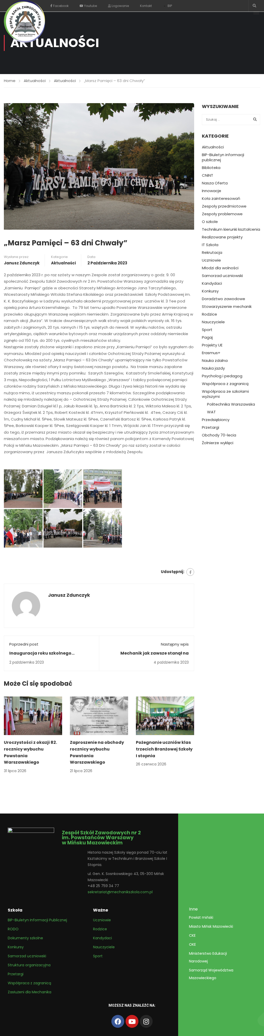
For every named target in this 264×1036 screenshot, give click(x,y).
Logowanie (120, 6)
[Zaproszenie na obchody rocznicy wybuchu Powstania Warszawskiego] (99, 715)
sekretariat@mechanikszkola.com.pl (120, 892)
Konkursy (210, 291)
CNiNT (207, 175)
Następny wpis (175, 644)
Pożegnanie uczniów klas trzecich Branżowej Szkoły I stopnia (164, 748)
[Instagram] (146, 1021)
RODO (13, 929)
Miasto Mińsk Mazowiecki (211, 926)
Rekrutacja (212, 252)
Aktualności (35, 80)
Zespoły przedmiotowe (224, 206)
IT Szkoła (210, 244)
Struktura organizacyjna (29, 965)
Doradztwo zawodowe (223, 298)
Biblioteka (211, 167)
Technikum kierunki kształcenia (231, 229)
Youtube (90, 6)
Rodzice (209, 314)
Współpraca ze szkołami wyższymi (225, 394)
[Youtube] (132, 1021)
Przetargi (210, 427)
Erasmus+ (211, 352)
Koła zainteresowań (221, 198)
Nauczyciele (213, 322)
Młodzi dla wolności (220, 268)
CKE (192, 935)
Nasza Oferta (215, 183)
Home (9, 80)
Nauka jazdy (213, 368)
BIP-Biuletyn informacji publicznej (223, 157)
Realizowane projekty (222, 237)
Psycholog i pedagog (222, 376)
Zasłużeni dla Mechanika (29, 992)
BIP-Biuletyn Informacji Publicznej (37, 920)
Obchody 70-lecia (219, 435)
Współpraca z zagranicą (225, 383)
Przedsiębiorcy (215, 419)
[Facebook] (190, 572)
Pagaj (207, 337)
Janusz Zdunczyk (21, 263)
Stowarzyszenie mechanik (227, 306)
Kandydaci (212, 283)
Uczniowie (211, 260)
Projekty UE (212, 345)
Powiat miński (201, 917)
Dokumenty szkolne (25, 938)
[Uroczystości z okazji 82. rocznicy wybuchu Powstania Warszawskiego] (33, 715)
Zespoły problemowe (222, 214)
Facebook (60, 6)
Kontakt (146, 6)
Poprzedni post (23, 644)
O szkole (210, 221)
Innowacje (211, 190)
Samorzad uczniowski (222, 275)
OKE (192, 944)
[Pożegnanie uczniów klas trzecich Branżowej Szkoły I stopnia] (165, 715)
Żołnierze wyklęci (217, 442)
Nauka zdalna (215, 360)
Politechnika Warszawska (231, 404)
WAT (211, 412)
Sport (207, 329)
